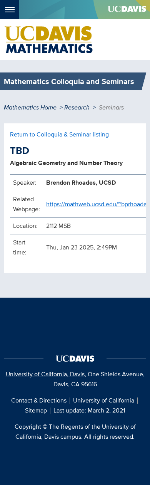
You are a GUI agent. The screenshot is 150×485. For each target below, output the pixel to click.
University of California (103, 400)
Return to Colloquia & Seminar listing (59, 134)
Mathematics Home (30, 107)
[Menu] (9, 9)
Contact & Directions (39, 400)
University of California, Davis (45, 374)
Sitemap (36, 410)
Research (77, 107)
